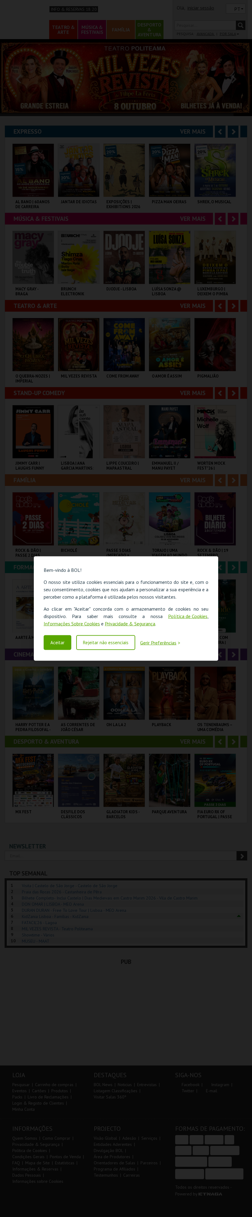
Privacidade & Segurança (130, 624)
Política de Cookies (187, 616)
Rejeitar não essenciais (105, 642)
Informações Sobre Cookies (72, 624)
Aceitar (57, 642)
